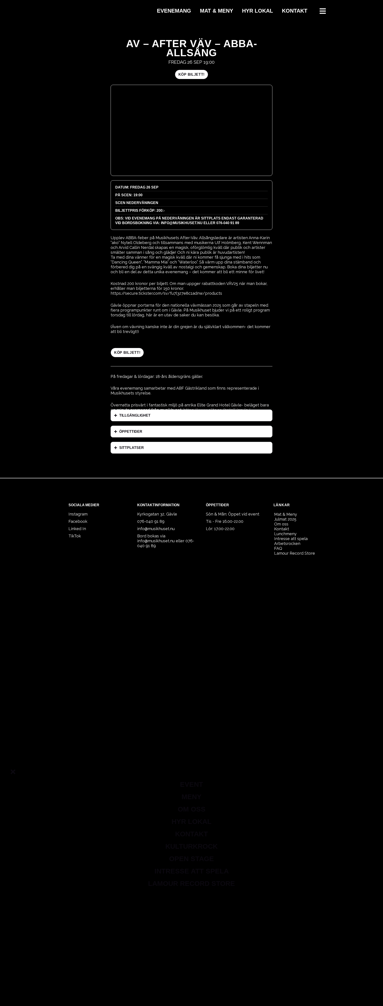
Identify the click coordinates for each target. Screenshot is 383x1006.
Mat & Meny (216, 11)
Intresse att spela (291, 538)
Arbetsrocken (287, 543)
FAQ (278, 548)
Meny (191, 797)
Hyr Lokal (257, 11)
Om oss (281, 524)
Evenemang (174, 11)
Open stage (191, 859)
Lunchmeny (285, 533)
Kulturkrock (191, 846)
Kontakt (294, 11)
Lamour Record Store (294, 553)
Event (191, 784)
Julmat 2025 (285, 519)
